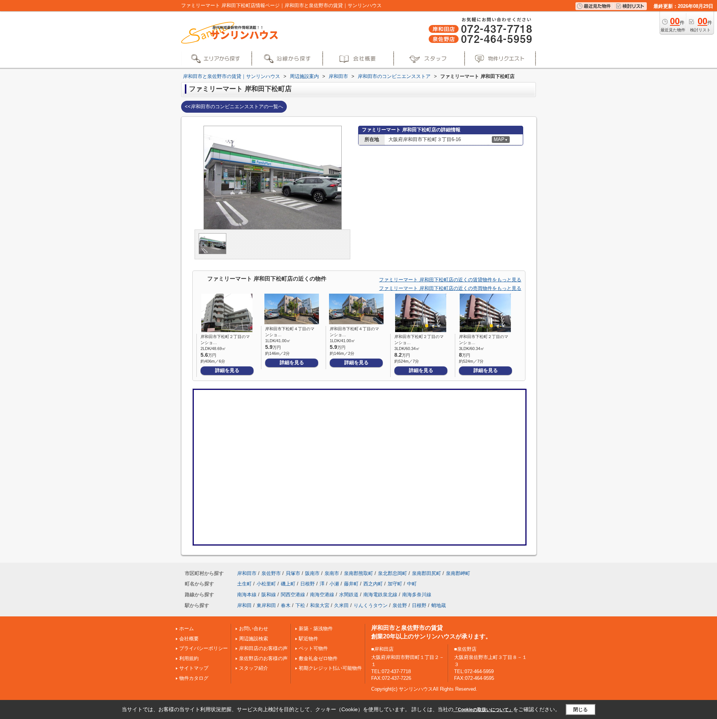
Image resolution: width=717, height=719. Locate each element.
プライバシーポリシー (203, 648)
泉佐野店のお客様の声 (263, 658)
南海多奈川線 (416, 594)
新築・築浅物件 (316, 628)
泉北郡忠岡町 (392, 573)
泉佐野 (399, 605)
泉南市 (332, 573)
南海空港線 (322, 594)
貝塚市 (293, 573)
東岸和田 (266, 605)
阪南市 (312, 573)
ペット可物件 (313, 648)
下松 (300, 605)
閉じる (580, 709)
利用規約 (189, 658)
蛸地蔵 (438, 605)
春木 (286, 605)
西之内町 (373, 584)
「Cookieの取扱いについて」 (483, 709)
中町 (412, 584)
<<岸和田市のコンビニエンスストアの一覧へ (234, 106)
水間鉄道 (348, 594)
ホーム (186, 628)
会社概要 (189, 638)
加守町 (395, 584)
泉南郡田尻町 (426, 573)
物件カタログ (193, 678)
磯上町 (288, 584)
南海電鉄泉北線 (380, 594)
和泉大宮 (319, 605)
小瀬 (334, 584)
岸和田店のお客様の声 (263, 648)
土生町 (244, 584)
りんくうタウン (371, 605)
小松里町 (266, 584)
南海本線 (247, 594)
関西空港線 (293, 594)
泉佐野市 (271, 573)
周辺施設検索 (253, 638)
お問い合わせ (253, 628)
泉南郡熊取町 (358, 573)
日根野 (307, 584)
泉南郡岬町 (458, 573)
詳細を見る (227, 370)
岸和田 (244, 605)
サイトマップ (193, 668)
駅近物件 (308, 638)
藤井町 (351, 584)
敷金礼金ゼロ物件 (318, 658)
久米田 (341, 605)
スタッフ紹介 (253, 668)
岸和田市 (247, 573)
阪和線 (268, 594)
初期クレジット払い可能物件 (330, 668)
